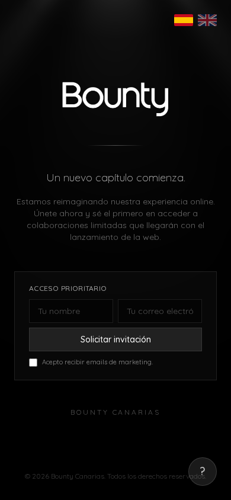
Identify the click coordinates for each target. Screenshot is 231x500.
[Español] (183, 20)
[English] (207, 20)
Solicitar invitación (116, 339)
